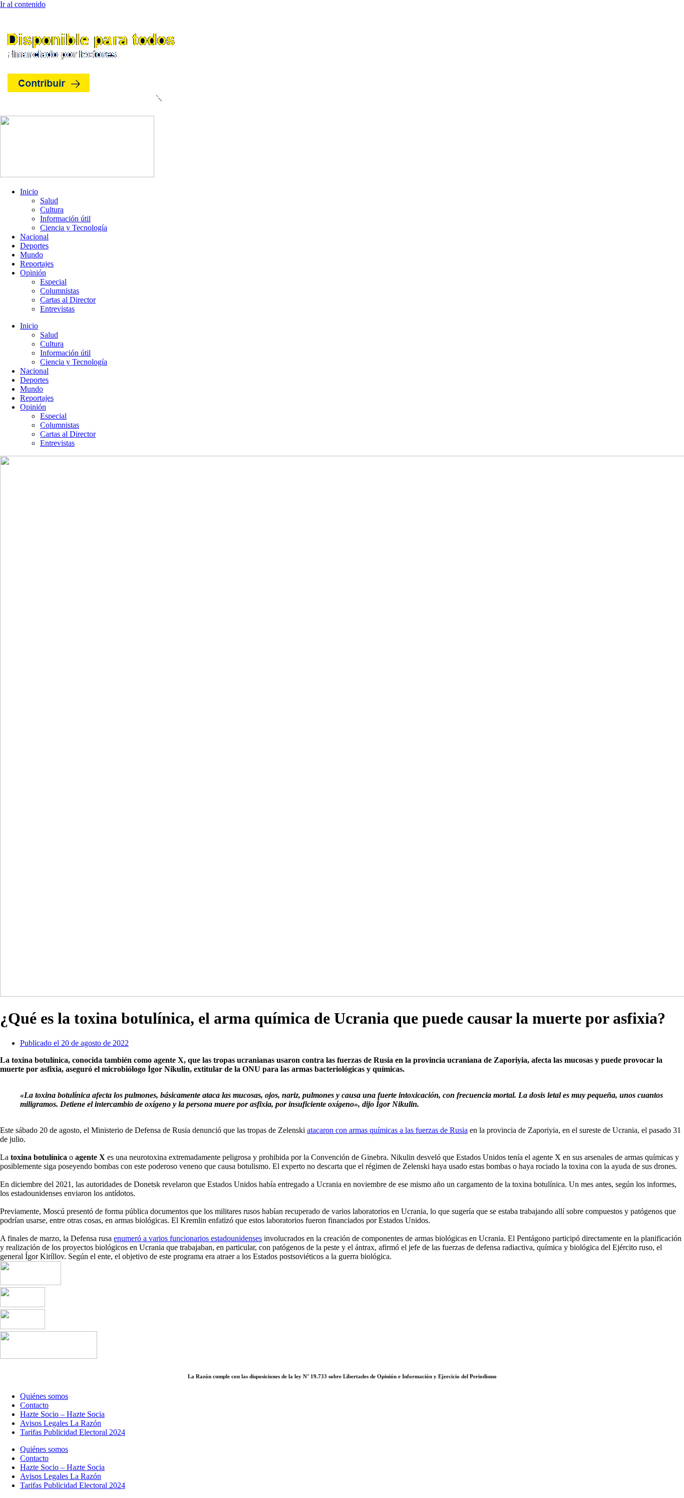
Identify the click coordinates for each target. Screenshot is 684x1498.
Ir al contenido (23, 4)
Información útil (65, 218)
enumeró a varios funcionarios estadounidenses (188, 1238)
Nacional (34, 236)
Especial (53, 281)
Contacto (34, 1405)
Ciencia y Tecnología (73, 227)
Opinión (33, 272)
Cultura (52, 209)
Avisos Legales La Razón (60, 1423)
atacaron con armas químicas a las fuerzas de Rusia (387, 1130)
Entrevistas (57, 309)
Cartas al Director (68, 299)
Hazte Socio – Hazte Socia (62, 1414)
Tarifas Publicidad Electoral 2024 (72, 1432)
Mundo (31, 254)
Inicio (29, 191)
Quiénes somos (44, 1396)
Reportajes (37, 263)
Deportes (34, 245)
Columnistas (59, 290)
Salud (49, 200)
